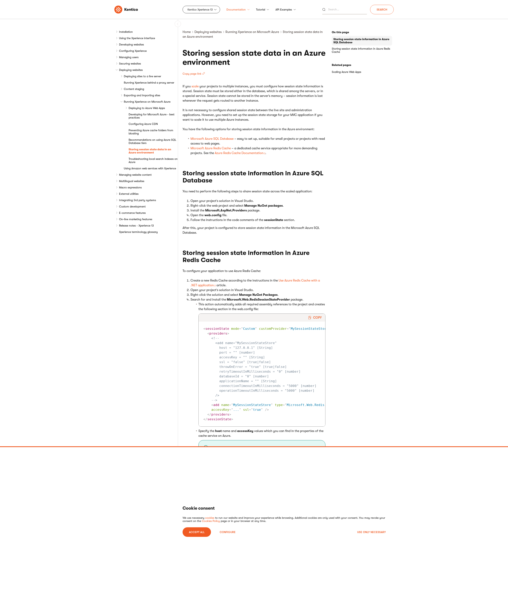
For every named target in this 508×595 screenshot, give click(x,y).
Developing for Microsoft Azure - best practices (151, 116)
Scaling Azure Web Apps (346, 71)
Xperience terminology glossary (138, 231)
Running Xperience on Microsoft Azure (147, 101)
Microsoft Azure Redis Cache (210, 148)
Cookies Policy (211, 521)
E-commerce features (132, 212)
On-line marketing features (135, 219)
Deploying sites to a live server (142, 76)
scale (195, 86)
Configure (228, 532)
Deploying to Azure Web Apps (147, 108)
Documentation (236, 9)
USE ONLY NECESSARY (371, 532)
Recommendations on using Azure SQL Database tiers (152, 141)
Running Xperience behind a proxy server (149, 82)
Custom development (132, 206)
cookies (209, 517)
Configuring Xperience (133, 50)
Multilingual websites (131, 181)
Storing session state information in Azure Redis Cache (361, 50)
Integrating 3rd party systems (137, 200)
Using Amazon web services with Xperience (150, 168)
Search (382, 9)
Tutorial (260, 9)
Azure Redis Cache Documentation (239, 153)
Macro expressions (130, 187)
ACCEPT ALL (197, 532)
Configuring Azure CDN (143, 123)
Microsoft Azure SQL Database (212, 139)
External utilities (129, 193)
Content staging (134, 89)
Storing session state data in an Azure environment (150, 151)
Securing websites (130, 63)
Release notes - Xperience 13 (136, 225)
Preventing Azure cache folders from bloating (151, 132)
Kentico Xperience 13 (200, 9)
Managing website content (135, 174)
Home (187, 32)
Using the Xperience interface (137, 38)
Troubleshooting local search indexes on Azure (153, 160)
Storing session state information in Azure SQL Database (361, 41)
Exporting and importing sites (142, 95)
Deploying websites (131, 69)
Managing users (129, 57)
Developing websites (131, 44)
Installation (126, 31)
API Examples (283, 9)
